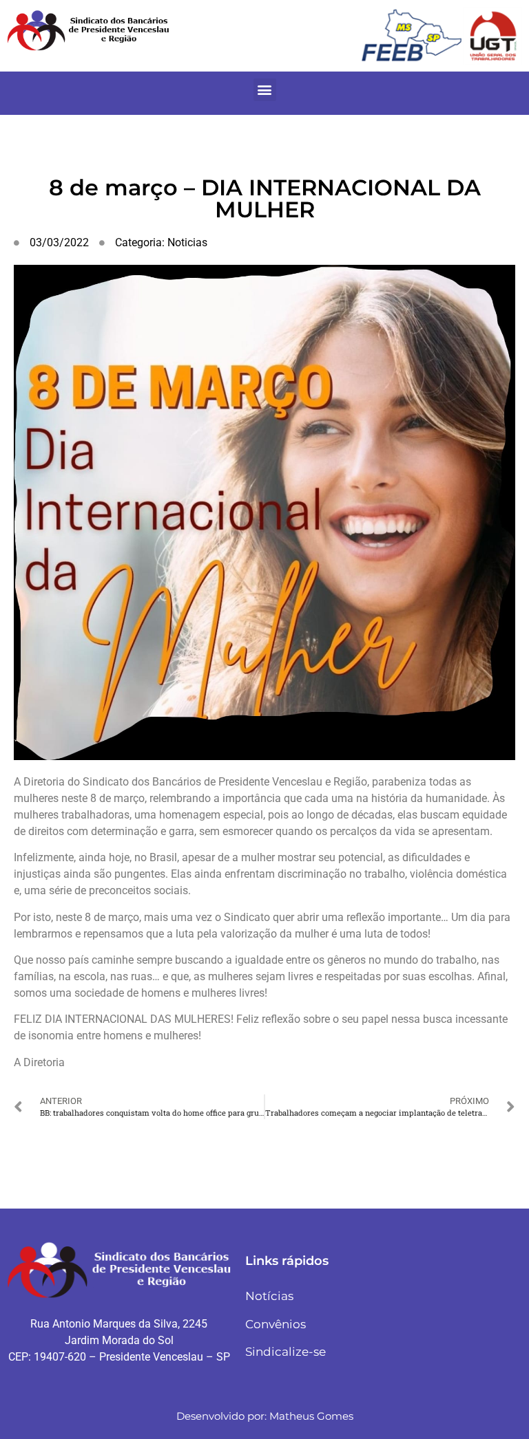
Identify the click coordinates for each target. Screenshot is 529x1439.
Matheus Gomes (311, 1415)
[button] (264, 89)
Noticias (187, 242)
